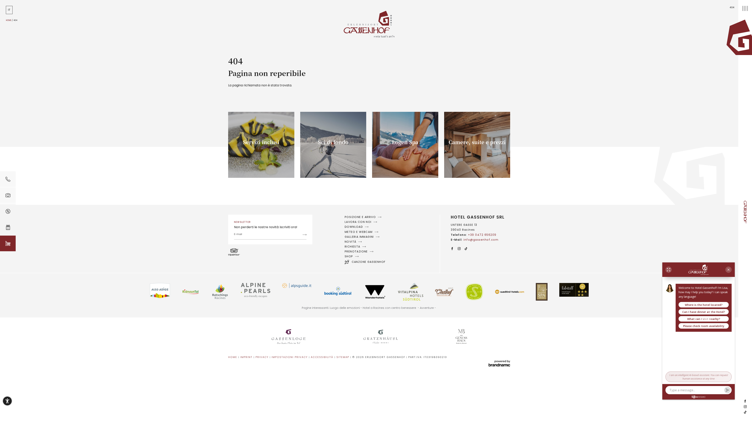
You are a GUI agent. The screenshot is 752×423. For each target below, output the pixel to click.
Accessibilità (322, 357)
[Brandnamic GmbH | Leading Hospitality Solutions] (499, 363)
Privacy (263, 357)
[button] (7, 401)
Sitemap (343, 357)
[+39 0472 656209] (8, 179)
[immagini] (8, 195)
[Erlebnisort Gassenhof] (288, 336)
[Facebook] (745, 401)
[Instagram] (745, 407)
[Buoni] (8, 227)
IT (9, 10)
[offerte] (8, 211)
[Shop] (8, 243)
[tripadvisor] (234, 252)
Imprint (247, 357)
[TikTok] (745, 412)
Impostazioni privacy (290, 357)
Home (9, 20)
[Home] (739, 37)
